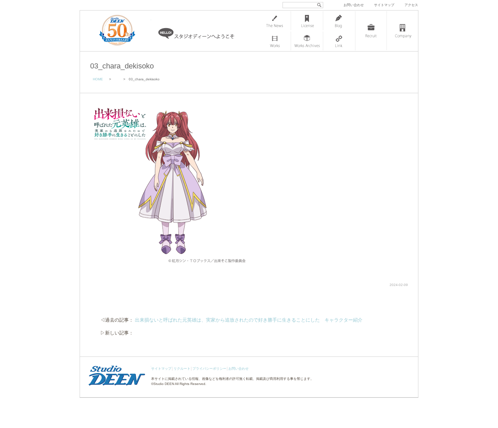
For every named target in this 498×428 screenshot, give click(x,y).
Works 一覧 (275, 41)
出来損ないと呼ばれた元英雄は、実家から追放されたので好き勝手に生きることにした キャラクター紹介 (248, 320)
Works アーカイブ (307, 41)
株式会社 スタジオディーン (124, 31)
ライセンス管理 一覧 (307, 21)
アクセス (411, 5)
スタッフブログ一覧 (339, 21)
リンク (339, 41)
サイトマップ (384, 5)
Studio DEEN (163, 384)
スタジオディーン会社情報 (402, 31)
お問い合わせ (354, 5)
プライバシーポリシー (209, 368)
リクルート (181, 368)
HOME (98, 79)
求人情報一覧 (371, 31)
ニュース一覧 (275, 21)
